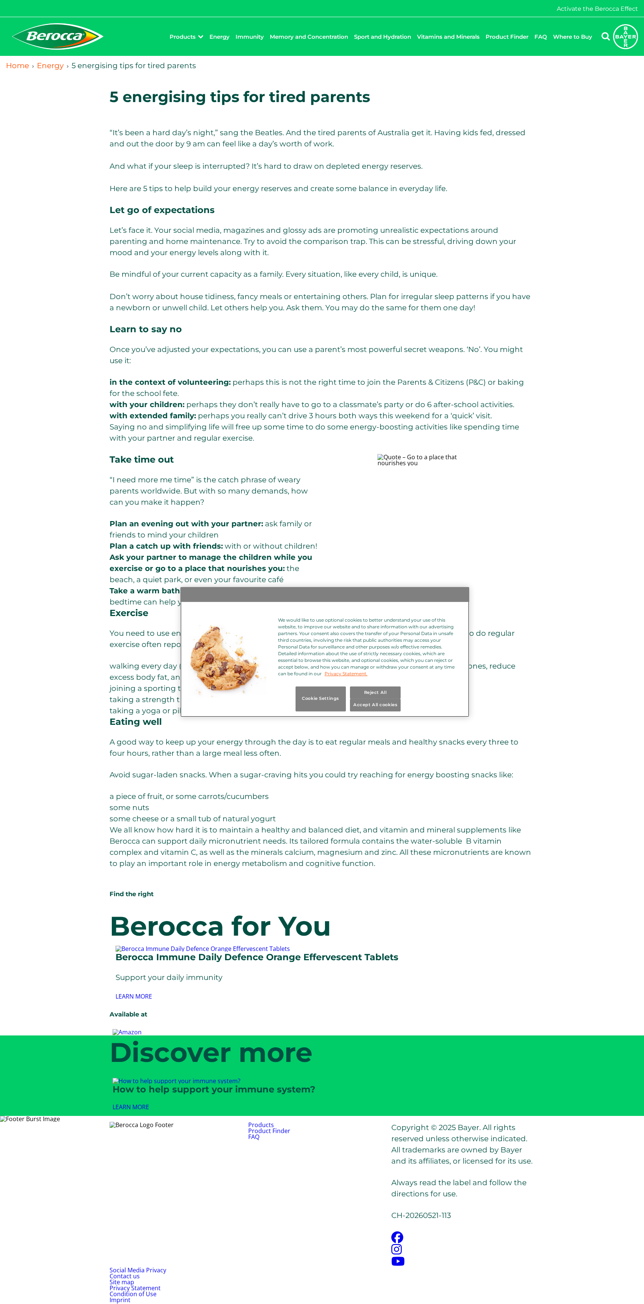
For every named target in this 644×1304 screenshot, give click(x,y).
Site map (122, 1282)
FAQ (540, 36)
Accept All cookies (375, 705)
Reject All (375, 692)
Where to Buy (572, 36)
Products (183, 36)
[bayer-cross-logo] (625, 36)
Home (17, 65)
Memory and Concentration (309, 36)
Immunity (250, 36)
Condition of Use (133, 1294)
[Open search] (605, 37)
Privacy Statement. (346, 673)
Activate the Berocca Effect (597, 9)
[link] (134, 996)
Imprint (120, 1300)
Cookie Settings (320, 698)
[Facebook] (397, 1239)
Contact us (125, 1276)
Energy (219, 36)
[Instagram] (396, 1251)
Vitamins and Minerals (448, 36)
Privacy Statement (135, 1288)
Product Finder (507, 36)
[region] (324, 652)
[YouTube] (398, 1263)
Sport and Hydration (382, 36)
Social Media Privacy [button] (138, 1270)
